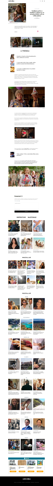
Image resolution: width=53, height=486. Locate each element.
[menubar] (42, 1)
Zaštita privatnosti (27, 482)
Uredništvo (23, 482)
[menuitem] (42, 1)
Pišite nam (15, 482)
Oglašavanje (32, 482)
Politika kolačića (37, 482)
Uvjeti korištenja (19, 482)
